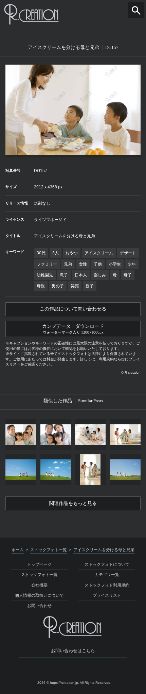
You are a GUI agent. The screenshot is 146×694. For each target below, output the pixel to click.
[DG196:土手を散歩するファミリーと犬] (125, 469)
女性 (83, 264)
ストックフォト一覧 (39, 574)
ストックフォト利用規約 (107, 585)
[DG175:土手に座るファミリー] (55, 469)
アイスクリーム (99, 253)
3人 (55, 253)
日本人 (81, 275)
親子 (90, 286)
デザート (128, 253)
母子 (128, 275)
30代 (41, 253)
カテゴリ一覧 (107, 574)
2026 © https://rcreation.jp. (58, 682)
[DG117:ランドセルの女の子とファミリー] (125, 434)
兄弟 (68, 264)
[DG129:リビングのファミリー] (90, 434)
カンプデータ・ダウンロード (73, 329)
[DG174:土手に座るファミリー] (20, 469)
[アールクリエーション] (73, 14)
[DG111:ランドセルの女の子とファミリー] (90, 469)
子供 (98, 264)
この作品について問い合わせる (73, 308)
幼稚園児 (45, 275)
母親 (41, 286)
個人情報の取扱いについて (39, 595)
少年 (132, 264)
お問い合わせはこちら (73, 650)
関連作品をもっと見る (73, 503)
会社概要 (39, 585)
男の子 (58, 286)
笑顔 (75, 286)
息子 (64, 275)
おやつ (72, 253)
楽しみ (100, 275)
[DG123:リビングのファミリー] (20, 434)
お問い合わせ (39, 605)
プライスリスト (107, 595)
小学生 (115, 264)
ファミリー (47, 264)
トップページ (39, 564)
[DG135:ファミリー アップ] (55, 434)
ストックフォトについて (107, 564)
